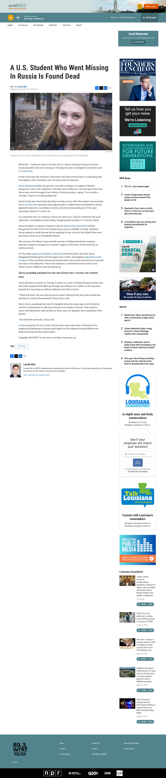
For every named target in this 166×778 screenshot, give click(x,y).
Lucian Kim (22, 86)
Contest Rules (129, 749)
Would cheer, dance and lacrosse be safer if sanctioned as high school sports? (139, 318)
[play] (11, 17)
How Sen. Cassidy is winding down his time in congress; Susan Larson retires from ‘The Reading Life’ (145, 644)
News (10, 25)
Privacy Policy (65, 754)
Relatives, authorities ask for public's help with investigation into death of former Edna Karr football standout (140, 346)
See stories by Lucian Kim (36, 374)
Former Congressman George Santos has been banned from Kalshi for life (137, 197)
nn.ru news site (29, 204)
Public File (95, 743)
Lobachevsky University (74, 226)
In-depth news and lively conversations (137, 416)
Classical (23, 25)
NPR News (22, 346)
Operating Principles (131, 743)
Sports (123, 306)
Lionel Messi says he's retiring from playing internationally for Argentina (140, 225)
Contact (66, 25)
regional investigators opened (46, 253)
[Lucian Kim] (15, 370)
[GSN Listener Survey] (138, 121)
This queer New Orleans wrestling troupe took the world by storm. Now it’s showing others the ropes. (139, 361)
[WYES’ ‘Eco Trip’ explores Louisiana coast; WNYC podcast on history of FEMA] (127, 617)
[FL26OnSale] (138, 80)
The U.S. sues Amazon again (136, 186)
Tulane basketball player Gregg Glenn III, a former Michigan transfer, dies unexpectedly (138, 331)
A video (22, 325)
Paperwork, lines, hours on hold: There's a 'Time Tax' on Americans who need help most (139, 211)
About (79, 25)
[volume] (18, 17)
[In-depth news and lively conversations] (138, 391)
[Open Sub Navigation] (15, 25)
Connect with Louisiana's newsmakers (137, 517)
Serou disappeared (28, 186)
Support (53, 25)
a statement (26, 171)
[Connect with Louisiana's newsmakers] (138, 496)
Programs (38, 25)
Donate (152, 6)
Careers (95, 749)
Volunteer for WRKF (99, 754)
